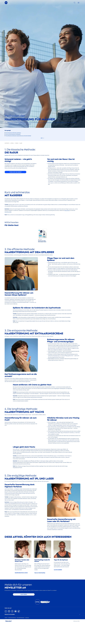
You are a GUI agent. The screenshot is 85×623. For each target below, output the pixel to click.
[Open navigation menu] (78, 3)
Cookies (6, 617)
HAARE (20, 143)
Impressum (27, 617)
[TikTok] (19, 611)
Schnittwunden (8, 211)
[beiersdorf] (9, 621)
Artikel (12, 143)
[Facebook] (6, 611)
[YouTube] (15, 611)
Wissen (16, 143)
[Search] (74, 2)
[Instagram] (9, 611)
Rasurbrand (67, 210)
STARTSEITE (7, 143)
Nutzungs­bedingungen (20, 617)
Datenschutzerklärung (12, 617)
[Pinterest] (12, 611)
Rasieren (6, 155)
